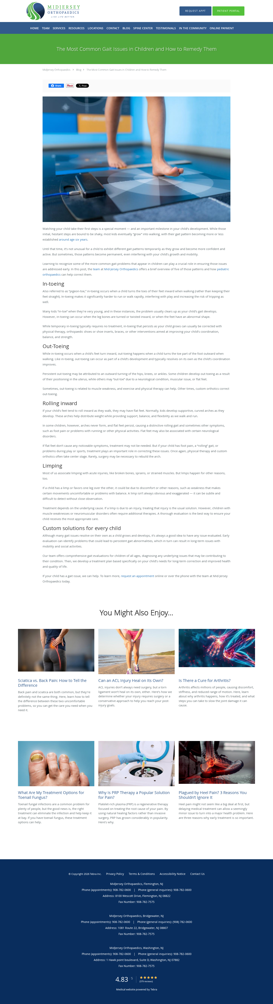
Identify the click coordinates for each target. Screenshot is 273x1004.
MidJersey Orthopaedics (56, 69)
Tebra (153, 989)
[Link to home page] (47, 11)
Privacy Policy (115, 874)
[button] (195, 11)
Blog (78, 69)
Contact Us (197, 874)
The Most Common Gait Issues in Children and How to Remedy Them (126, 69)
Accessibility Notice (172, 874)
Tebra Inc (95, 874)
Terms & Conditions (142, 874)
